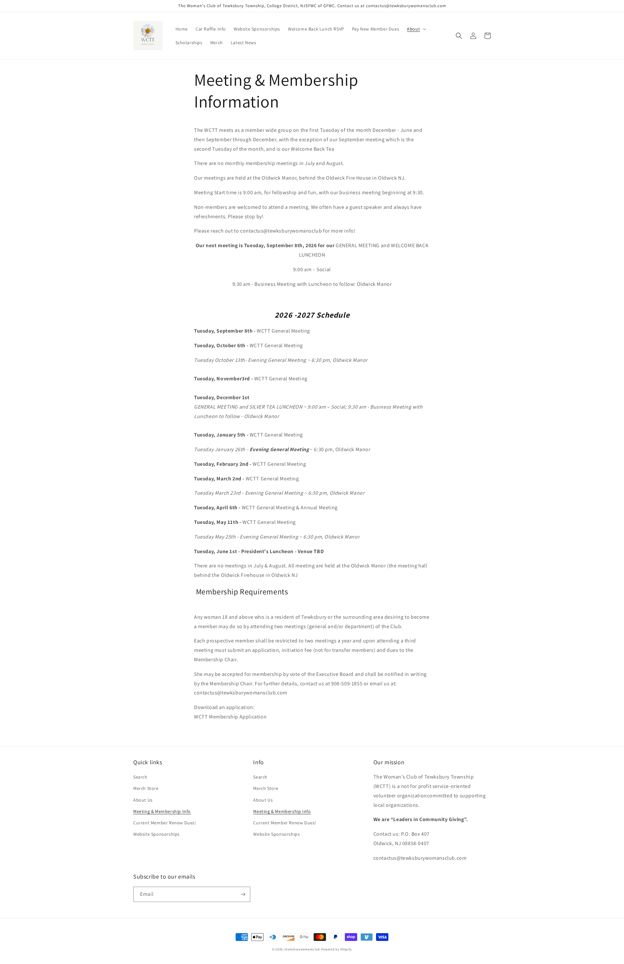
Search (140, 777)
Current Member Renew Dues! (164, 823)
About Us (143, 800)
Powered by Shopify (336, 949)
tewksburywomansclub (302, 949)
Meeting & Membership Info (162, 811)
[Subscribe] (243, 894)
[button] (416, 29)
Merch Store (146, 788)
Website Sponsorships (156, 834)
